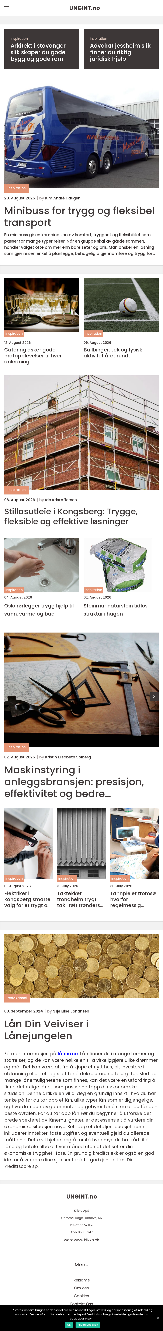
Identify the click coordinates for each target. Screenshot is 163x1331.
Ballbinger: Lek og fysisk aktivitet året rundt (113, 353)
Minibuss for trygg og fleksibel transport (79, 217)
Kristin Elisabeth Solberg (68, 757)
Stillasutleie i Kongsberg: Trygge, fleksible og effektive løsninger (71, 517)
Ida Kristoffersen (61, 500)
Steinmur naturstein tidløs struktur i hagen (116, 609)
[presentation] (154, 696)
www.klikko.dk (86, 1240)
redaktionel (17, 998)
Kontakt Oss (81, 1304)
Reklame (81, 1280)
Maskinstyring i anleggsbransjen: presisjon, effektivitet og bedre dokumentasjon (74, 782)
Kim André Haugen (62, 198)
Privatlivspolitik (88, 1325)
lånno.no (68, 1054)
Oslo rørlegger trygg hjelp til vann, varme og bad (39, 609)
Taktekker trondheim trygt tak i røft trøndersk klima (80, 899)
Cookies (81, 1295)
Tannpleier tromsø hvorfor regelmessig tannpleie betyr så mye (133, 899)
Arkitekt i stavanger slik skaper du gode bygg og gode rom (38, 53)
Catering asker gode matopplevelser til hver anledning (33, 356)
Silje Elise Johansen (71, 1011)
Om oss (81, 1288)
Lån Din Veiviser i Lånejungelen (46, 1030)
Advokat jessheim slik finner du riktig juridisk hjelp (120, 53)
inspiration (19, 38)
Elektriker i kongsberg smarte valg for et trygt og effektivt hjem (27, 899)
